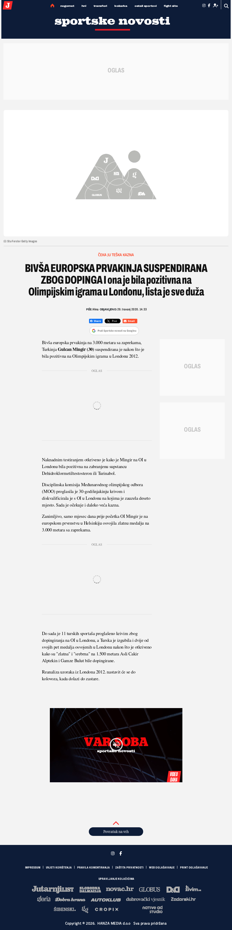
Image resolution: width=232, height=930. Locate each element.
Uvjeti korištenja (59, 867)
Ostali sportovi (146, 6)
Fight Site (171, 6)
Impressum (33, 867)
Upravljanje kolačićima (117, 878)
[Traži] (226, 6)
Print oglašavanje (194, 867)
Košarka (120, 6)
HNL (84, 6)
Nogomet (67, 6)
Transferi (100, 6)
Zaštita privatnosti (129, 867)
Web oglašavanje (162, 867)
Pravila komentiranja (93, 867)
